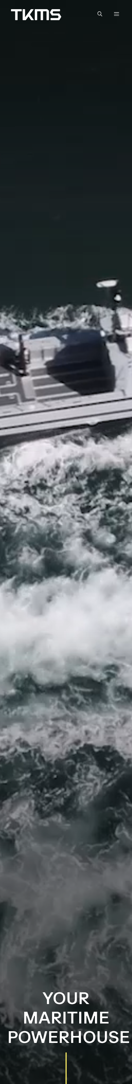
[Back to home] (36, 14)
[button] (101, 14)
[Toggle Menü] (116, 14)
